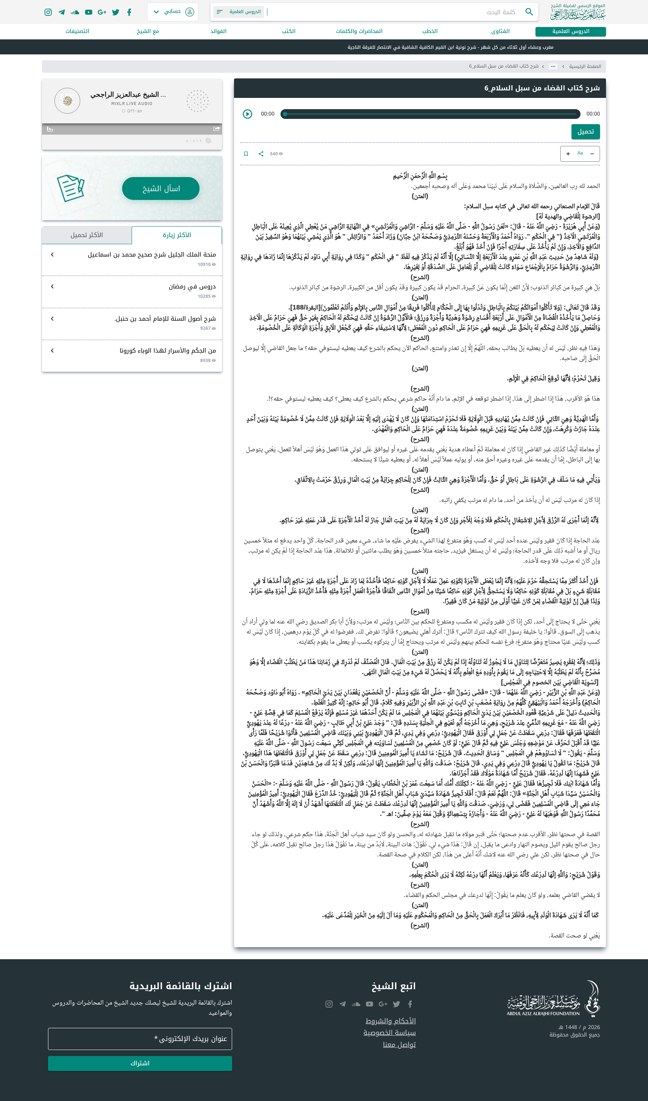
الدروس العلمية (571, 31)
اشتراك (140, 1063)
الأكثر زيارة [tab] (177, 235)
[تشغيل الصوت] (247, 114)
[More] (261, 154)
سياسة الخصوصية (389, 1033)
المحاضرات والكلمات (359, 31)
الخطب (430, 31)
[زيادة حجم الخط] (568, 154)
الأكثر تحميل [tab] (86, 235)
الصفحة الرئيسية (585, 66)
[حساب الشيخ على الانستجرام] (48, 12)
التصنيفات (77, 31)
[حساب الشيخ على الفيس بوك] (129, 12)
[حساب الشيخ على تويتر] (116, 12)
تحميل (586, 131)
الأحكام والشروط (391, 1021)
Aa (580, 154)
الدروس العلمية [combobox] (245, 12)
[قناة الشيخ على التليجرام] (62, 12)
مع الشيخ (148, 31)
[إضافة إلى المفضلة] (246, 154)
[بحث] (529, 12)
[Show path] (553, 66)
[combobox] (396, 12)
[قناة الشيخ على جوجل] (102, 12)
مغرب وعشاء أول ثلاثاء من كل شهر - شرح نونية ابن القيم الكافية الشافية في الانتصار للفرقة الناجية (451, 47)
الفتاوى (500, 31)
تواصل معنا (399, 1045)
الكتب (289, 31)
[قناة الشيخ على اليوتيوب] (88, 12)
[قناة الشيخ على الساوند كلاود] (75, 12)
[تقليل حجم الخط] (592, 154)
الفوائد (218, 31)
